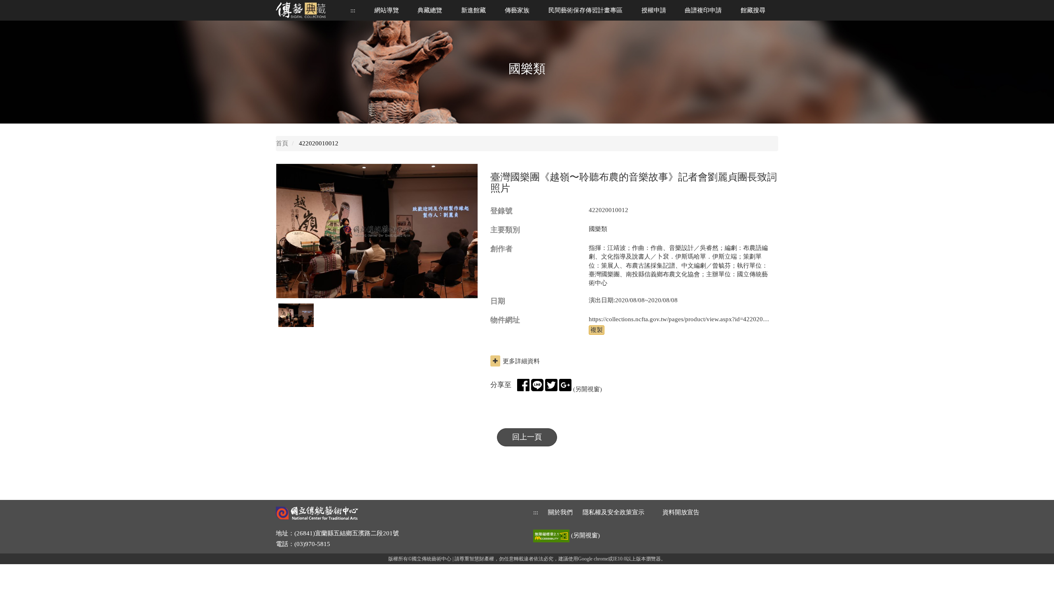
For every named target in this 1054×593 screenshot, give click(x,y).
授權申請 (653, 10)
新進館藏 (473, 10)
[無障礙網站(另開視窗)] (552, 535)
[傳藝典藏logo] (307, 10)
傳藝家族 (517, 10)
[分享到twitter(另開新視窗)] (551, 385)
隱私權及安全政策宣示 (613, 512)
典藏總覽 (429, 10)
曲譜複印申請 (703, 10)
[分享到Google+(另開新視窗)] (565, 385)
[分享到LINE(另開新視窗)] (537, 385)
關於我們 (560, 512)
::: (352, 10)
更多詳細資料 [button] (521, 361)
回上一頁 (527, 437)
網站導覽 (386, 10)
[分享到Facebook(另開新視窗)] (523, 385)
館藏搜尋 (753, 10)
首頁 (282, 143)
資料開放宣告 (681, 512)
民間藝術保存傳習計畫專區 (585, 10)
